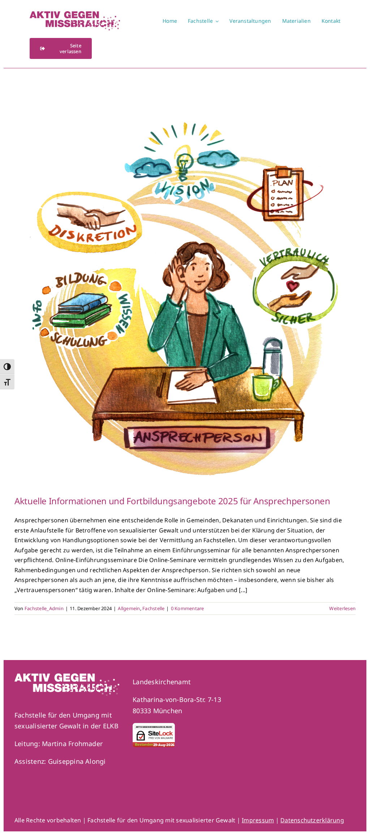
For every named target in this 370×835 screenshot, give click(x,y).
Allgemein (129, 608)
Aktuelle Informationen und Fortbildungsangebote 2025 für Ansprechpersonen (172, 501)
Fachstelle (153, 608)
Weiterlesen (342, 608)
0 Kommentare (187, 608)
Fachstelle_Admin (44, 608)
